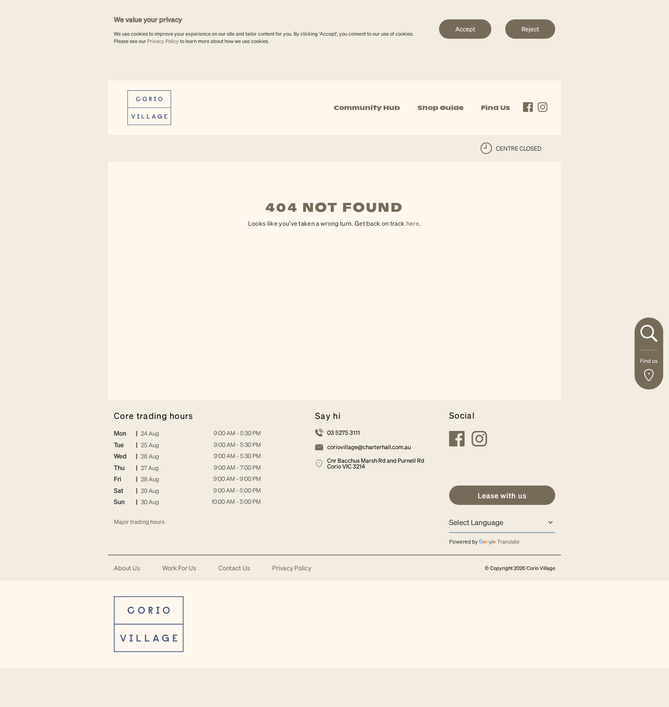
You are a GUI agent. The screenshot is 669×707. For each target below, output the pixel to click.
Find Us (495, 107)
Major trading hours (139, 521)
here (412, 223)
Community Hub (367, 107)
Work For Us (179, 568)
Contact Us (234, 568)
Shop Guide (440, 107)
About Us (127, 568)
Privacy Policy (163, 41)
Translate (508, 541)
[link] (149, 106)
